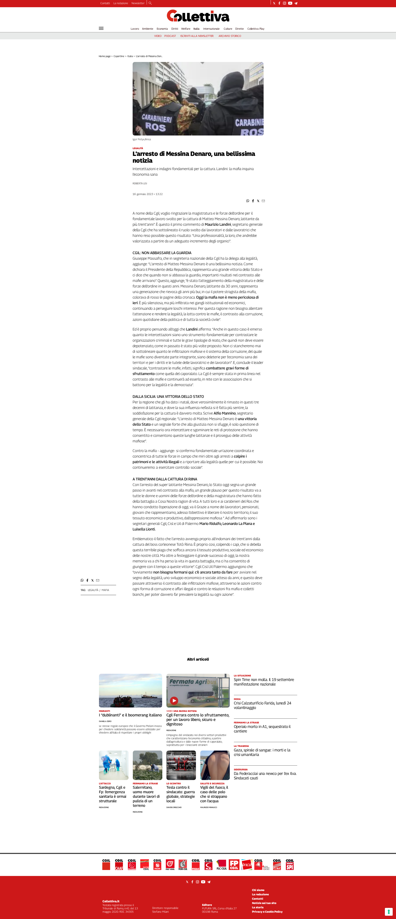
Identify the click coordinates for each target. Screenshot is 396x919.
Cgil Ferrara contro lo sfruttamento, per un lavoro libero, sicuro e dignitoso (197, 719)
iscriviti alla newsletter (197, 35)
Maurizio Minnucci (208, 807)
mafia (105, 590)
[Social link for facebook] (279, 3)
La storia (258, 907)
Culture (228, 28)
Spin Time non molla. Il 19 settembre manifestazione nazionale (264, 681)
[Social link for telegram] (295, 3)
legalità (93, 590)
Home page (105, 56)
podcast (170, 35)
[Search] (150, 3)
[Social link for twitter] (274, 3)
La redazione (120, 3)
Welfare (185, 28)
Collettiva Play (256, 28)
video (157, 35)
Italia (196, 28)
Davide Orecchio (174, 807)
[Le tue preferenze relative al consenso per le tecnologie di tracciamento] (389, 912)
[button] (247, 200)
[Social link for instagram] (284, 3)
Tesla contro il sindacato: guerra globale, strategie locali (180, 794)
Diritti (174, 28)
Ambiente (147, 28)
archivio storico (230, 35)
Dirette (239, 28)
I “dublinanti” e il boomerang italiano (130, 715)
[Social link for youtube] (290, 3)
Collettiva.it (111, 901)
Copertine (119, 56)
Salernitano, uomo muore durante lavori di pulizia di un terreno (146, 796)
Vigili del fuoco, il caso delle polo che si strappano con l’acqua (214, 794)
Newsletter (138, 3)
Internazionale (211, 28)
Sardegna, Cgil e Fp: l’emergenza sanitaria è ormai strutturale (112, 794)
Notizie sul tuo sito (264, 903)
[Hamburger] (101, 28)
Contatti (105, 3)
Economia (162, 28)
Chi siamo (258, 890)
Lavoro (135, 28)
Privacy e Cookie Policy (267, 911)
